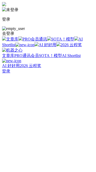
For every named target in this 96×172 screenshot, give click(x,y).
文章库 (12, 39)
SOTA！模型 (62, 39)
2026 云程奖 (71, 45)
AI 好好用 (47, 45)
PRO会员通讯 (35, 39)
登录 (6, 71)
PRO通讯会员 (26, 55)
